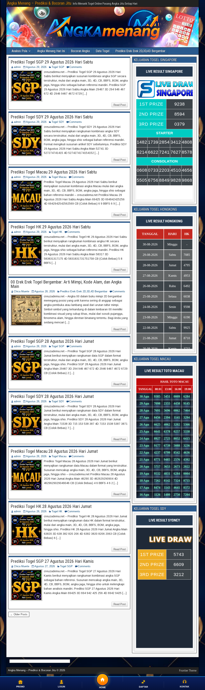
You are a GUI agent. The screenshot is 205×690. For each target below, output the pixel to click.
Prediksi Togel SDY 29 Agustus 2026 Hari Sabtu (52, 116)
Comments (75, 67)
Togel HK (57, 231)
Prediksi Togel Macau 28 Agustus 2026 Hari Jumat (54, 451)
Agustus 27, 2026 (44, 566)
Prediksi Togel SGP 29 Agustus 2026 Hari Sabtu (52, 62)
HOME (102, 687)
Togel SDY (58, 121)
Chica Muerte (21, 291)
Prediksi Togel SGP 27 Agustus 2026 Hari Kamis (52, 561)
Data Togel (102, 51)
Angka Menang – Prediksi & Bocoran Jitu (39, 3)
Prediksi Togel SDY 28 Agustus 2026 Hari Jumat (52, 396)
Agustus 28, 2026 (44, 291)
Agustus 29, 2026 (36, 67)
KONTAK (184, 686)
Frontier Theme (188, 670)
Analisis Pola (19, 51)
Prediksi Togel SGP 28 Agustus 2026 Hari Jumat (52, 341)
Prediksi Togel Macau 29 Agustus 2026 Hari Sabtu (54, 172)
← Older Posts (18, 614)
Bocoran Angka (80, 51)
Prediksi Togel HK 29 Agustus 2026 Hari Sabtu (50, 226)
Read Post (120, 104)
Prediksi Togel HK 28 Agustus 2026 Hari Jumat (51, 506)
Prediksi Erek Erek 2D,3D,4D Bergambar (140, 51)
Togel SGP (58, 67)
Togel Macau (59, 177)
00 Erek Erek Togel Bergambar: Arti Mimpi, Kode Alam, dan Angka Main (66, 284)
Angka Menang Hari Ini (51, 51)
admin (17, 67)
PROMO (20, 686)
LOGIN (61, 686)
